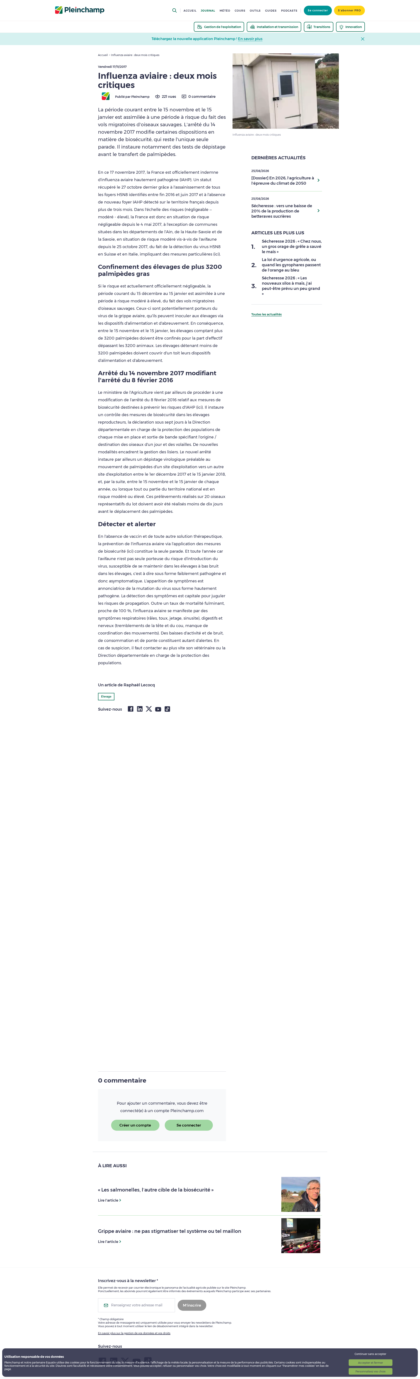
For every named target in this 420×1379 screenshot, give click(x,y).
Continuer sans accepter (370, 1354)
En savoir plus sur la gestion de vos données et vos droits (134, 1333)
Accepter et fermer (370, 1362)
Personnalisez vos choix (370, 1371)
